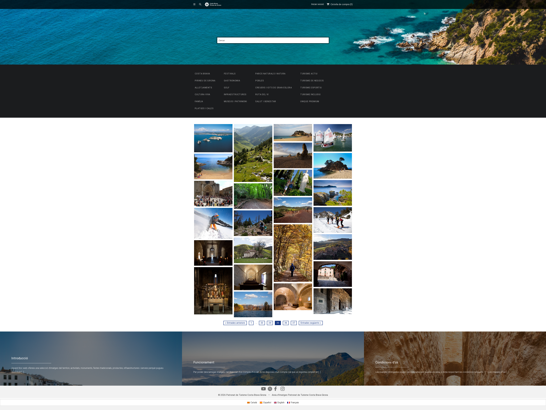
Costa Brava (202, 74)
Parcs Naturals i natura (270, 74)
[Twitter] (269, 389)
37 (293, 323)
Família (199, 101)
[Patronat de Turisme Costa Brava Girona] (213, 4)
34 (270, 323)
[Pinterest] (282, 389)
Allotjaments (203, 87)
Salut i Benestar (265, 101)
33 (262, 323)
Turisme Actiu (309, 74)
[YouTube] (263, 389)
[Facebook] (275, 389)
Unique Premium (309, 101)
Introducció (19, 358)
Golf (226, 87)
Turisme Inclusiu (310, 94)
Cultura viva (202, 94)
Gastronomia (232, 80)
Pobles (259, 80)
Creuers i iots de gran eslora (273, 87)
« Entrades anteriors (235, 323)
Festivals (230, 74)
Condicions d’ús (386, 362)
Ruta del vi (262, 94)
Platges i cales (204, 108)
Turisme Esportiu (311, 87)
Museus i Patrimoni (235, 101)
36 (286, 323)
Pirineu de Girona (205, 80)
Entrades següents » (310, 323)
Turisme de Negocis (312, 80)
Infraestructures (235, 94)
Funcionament (203, 362)
